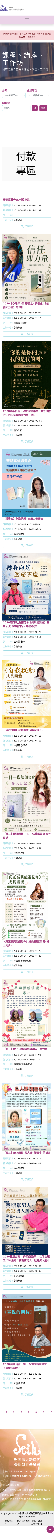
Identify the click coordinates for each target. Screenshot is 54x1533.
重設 (43, 108)
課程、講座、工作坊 (36, 69)
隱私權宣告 (8, 1522)
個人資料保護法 (23, 1522)
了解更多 (29, 226)
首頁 (18, 69)
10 (51, 1412)
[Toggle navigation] (27, 20)
